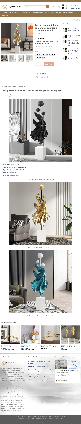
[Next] (30, 38)
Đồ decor (47, 12)
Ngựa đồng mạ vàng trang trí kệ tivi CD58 (9, 347)
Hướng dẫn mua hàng (68, 12)
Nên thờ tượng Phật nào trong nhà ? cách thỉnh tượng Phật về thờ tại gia (73, 51)
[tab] (4, 86)
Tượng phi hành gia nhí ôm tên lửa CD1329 (15, 167)
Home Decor (4, 12)
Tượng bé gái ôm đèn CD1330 (11, 164)
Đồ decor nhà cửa (8, 20)
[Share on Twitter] (39, 77)
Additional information (13, 86)
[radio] (38, 54)
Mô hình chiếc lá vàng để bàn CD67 (69, 347)
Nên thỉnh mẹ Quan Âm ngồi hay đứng (73, 57)
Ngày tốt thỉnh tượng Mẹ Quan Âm (74, 36)
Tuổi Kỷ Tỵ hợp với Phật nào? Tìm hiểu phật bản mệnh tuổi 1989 (73, 43)
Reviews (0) (22, 86)
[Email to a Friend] (42, 77)
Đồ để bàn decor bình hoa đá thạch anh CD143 (29, 347)
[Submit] (47, 6)
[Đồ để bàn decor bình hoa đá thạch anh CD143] (30, 334)
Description (4, 86)
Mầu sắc (37, 51)
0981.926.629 (75, 8)
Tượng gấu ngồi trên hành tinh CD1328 (14, 170)
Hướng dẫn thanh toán (56, 12)
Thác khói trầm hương (38, 12)
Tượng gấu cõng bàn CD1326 (11, 175)
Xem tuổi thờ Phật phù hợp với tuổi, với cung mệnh (73, 30)
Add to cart (48, 64)
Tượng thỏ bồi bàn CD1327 (10, 172)
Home (2, 20)
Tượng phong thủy (25, 12)
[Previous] (3, 38)
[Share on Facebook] (36, 77)
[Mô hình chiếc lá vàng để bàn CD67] (70, 334)
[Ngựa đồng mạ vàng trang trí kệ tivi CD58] (10, 334)
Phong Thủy (5, 15)
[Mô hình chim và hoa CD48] (50, 334)
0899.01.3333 (75, 5)
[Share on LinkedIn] (48, 77)
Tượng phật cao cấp (13, 12)
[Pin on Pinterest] (45, 77)
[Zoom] (3, 52)
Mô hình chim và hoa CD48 (48, 346)
